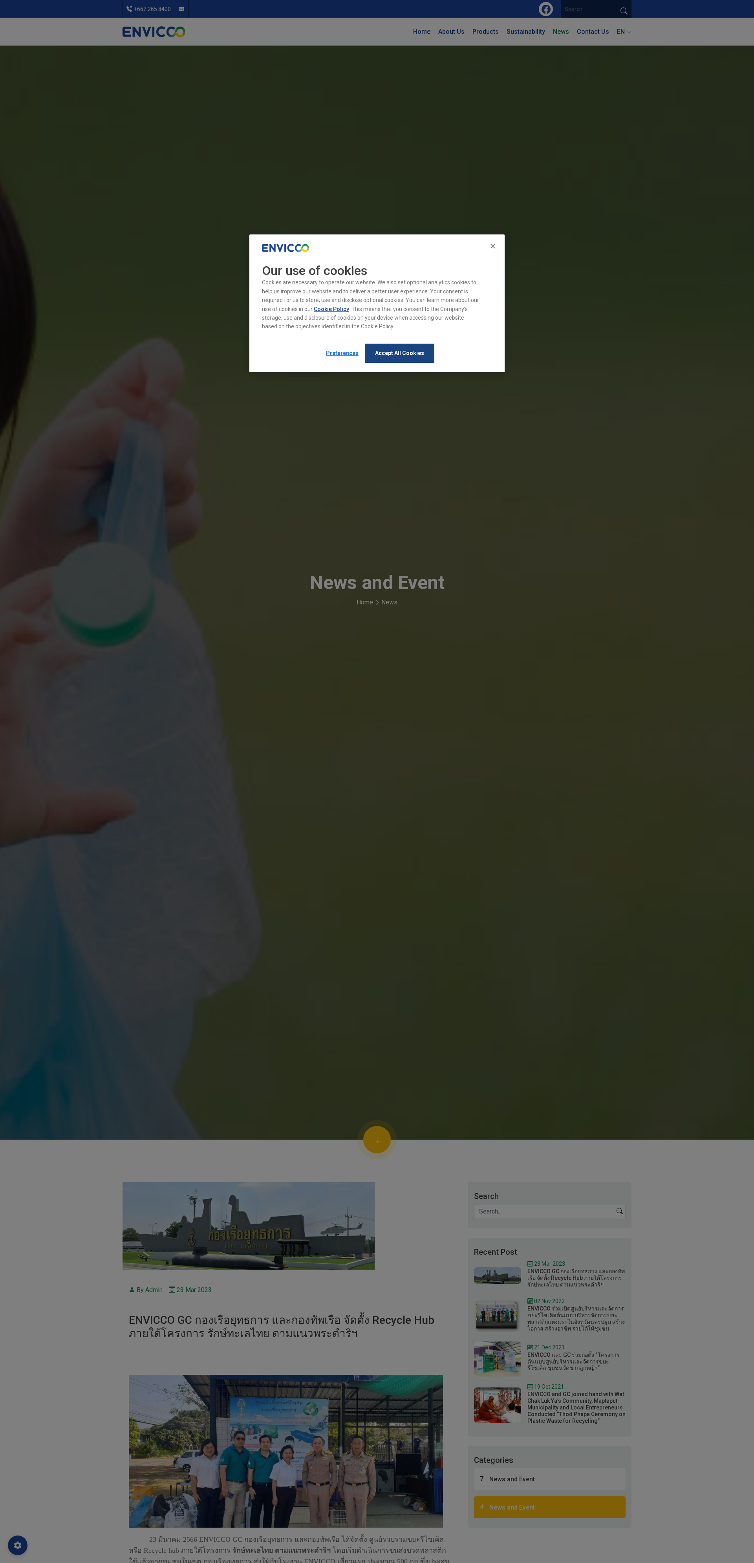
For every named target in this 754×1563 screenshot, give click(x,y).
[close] (493, 246)
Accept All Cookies (399, 353)
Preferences (342, 353)
